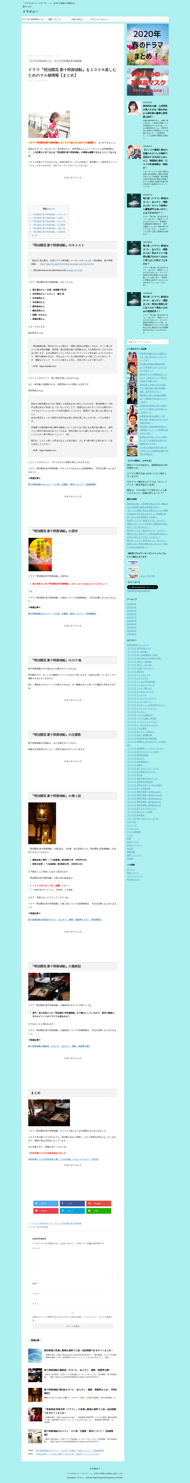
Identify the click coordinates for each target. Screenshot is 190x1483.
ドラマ (33, 1227)
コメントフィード (135, 876)
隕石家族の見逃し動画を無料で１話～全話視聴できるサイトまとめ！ (78, 1350)
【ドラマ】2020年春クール (32, 19)
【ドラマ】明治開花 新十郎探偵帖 (68, 1223)
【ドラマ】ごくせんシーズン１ (140, 685)
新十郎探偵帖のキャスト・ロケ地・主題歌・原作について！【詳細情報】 (70, 1450)
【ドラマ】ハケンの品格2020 (140, 715)
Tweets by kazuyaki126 (138, 591)
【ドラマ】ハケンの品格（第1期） (142, 718)
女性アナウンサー (135, 845)
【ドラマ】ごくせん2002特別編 (141, 682)
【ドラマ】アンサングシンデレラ (141, 698)
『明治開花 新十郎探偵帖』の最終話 (47, 232)
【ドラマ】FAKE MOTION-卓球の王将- (144, 658)
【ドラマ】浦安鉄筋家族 (137, 755)
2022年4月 (131, 607)
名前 (35, 1283)
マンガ (130, 835)
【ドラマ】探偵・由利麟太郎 (139, 735)
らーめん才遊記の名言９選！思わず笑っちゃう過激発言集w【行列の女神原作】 (154, 450)
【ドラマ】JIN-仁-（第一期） (140, 665)
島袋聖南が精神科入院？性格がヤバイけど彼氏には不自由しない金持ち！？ (153, 409)
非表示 (51, 209)
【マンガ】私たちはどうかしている (142, 818)
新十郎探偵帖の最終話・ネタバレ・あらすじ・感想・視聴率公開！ (77, 1370)
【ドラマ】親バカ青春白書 (138, 788)
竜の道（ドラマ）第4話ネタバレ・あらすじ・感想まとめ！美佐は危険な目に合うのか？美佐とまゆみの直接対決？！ (156, 304)
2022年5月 (131, 604)
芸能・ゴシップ (54, 19)
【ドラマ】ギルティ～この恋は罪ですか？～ (146, 705)
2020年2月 (131, 634)
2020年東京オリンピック (138, 645)
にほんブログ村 (147, 576)
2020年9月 (131, 611)
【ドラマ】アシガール (136, 695)
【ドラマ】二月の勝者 (136, 728)
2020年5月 (131, 624)
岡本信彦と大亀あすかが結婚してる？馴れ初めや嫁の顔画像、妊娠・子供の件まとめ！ (153, 388)
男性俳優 (131, 852)
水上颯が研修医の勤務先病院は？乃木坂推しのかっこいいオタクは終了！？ (153, 367)
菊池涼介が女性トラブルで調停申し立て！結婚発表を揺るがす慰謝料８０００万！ (153, 440)
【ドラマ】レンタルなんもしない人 (142, 725)
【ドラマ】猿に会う (136, 758)
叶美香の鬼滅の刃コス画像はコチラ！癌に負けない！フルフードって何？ (153, 356)
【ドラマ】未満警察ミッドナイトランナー (145, 748)
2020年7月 (131, 617)
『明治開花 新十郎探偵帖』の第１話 (47, 228)
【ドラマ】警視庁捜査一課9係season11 (144, 798)
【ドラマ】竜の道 (135, 775)
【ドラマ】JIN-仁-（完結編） (140, 662)
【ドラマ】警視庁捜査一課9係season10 (144, 795)
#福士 (42, 264)
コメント (36, 1248)
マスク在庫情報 (134, 832)
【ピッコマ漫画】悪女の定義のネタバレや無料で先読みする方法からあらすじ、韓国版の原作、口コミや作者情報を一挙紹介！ (147, 513)
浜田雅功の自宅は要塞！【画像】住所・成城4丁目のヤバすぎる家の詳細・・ (154, 419)
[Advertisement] (72, 39)
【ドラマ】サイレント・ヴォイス (141, 708)
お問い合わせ (76, 19)
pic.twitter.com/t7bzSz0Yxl (82, 264)
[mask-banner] (148, 82)
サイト (35, 1303)
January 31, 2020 (74, 270)
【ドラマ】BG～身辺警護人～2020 (142, 655)
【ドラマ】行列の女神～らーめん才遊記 (144, 785)
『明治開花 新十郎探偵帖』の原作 (46, 218)
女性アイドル (133, 842)
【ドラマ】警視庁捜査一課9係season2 (144, 802)
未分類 (130, 848)
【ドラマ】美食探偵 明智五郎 (140, 782)
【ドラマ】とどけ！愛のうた (139, 688)
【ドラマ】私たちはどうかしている (142, 768)
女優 (129, 838)
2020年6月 (131, 621)
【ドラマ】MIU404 (135, 672)
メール (36, 1293)
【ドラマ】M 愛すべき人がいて (141, 668)
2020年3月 (131, 631)
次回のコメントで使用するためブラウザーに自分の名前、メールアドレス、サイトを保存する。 (72, 1318)
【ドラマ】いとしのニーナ (138, 675)
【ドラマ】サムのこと (136, 712)
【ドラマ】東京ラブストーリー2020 (143, 752)
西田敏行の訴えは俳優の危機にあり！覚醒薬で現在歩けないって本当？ (153, 398)
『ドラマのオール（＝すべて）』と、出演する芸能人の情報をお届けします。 (95, 1474)
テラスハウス (133, 828)
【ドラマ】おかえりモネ (137, 678)
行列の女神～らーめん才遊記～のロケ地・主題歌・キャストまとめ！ (68, 1454)
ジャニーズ (132, 825)
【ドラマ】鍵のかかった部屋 (139, 812)
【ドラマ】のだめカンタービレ (140, 692)
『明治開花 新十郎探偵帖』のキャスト (48, 214)
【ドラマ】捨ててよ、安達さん (140, 732)
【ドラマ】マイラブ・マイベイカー (142, 722)
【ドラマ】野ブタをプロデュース (141, 808)
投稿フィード (133, 873)
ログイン (131, 869)
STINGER (119, 1478)
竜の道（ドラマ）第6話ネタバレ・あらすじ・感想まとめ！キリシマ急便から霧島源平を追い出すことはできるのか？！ (156, 205)
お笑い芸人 (132, 822)
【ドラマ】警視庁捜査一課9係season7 (144, 805)
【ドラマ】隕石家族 (136, 815)
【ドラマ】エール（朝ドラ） (139, 702)
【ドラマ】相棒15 (135, 765)
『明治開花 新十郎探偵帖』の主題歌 (47, 225)
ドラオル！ (31, 11)
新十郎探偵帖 (42, 1227)
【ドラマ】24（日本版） (138, 652)
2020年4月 (131, 627)
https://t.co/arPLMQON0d (57, 264)
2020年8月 (131, 614)
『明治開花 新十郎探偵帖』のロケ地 (47, 221)
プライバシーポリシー (99, 19)
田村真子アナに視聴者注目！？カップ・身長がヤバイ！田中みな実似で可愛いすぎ (153, 377)
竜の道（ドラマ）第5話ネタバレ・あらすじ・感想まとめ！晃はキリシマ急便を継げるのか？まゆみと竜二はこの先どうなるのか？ (147, 533)
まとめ (34, 235)
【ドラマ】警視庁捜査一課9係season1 (144, 792)
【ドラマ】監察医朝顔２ (137, 762)
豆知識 (130, 859)
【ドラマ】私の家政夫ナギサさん (141, 772)
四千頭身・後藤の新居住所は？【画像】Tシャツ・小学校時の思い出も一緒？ (154, 429)
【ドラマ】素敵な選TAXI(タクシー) (142, 778)
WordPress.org (133, 879)
